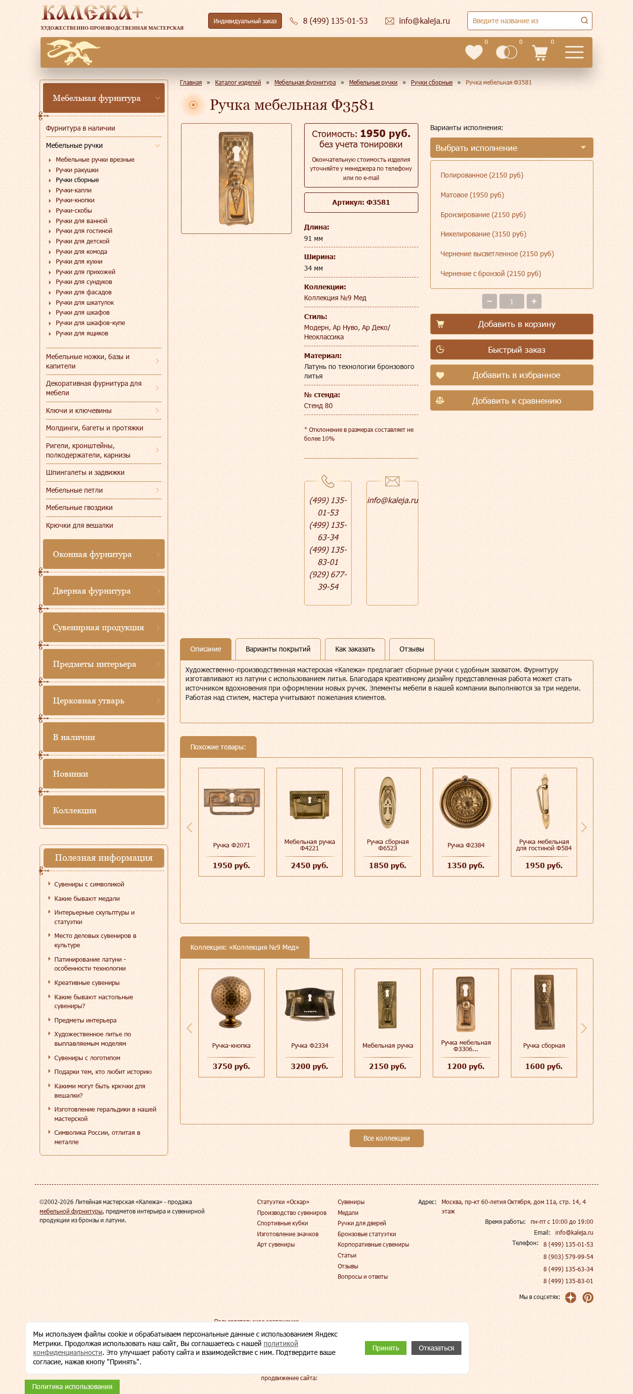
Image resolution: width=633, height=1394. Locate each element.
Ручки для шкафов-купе (90, 322)
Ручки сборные (77, 180)
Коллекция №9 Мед (335, 297)
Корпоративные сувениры (373, 1244)
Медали (348, 1212)
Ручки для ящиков (82, 333)
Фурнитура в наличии (80, 128)
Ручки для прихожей (85, 272)
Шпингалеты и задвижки (85, 472)
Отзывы (348, 1265)
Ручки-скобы (74, 210)
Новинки (70, 774)
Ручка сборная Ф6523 (388, 844)
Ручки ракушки (77, 170)
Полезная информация (104, 857)
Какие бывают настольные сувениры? (93, 1001)
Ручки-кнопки (75, 200)
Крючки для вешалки (79, 525)
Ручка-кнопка (231, 1045)
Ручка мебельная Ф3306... (466, 1045)
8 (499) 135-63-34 (568, 1268)
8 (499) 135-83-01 (568, 1280)
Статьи (347, 1255)
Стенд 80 (318, 405)
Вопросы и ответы (363, 1276)
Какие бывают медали (87, 898)
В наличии (74, 737)
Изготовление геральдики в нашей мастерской (105, 1113)
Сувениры (351, 1201)
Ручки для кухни (79, 261)
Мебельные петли (74, 490)
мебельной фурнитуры (71, 1211)
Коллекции (74, 810)
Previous (189, 827)
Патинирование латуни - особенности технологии (90, 964)
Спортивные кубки (282, 1222)
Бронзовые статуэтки (367, 1233)
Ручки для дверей (362, 1222)
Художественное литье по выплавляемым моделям (92, 1038)
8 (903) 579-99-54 (568, 1256)
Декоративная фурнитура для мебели (93, 388)
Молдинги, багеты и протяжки (94, 427)
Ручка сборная (544, 1045)
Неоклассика (324, 336)
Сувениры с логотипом (87, 1058)
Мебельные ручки (74, 145)
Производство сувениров (291, 1212)
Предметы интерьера (94, 664)
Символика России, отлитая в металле (97, 1137)
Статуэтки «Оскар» (283, 1201)
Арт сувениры (276, 1244)
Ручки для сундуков (84, 281)
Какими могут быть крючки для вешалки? (99, 1090)
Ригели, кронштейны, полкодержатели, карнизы (88, 450)
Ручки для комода (81, 251)
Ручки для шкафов (83, 312)
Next (584, 827)
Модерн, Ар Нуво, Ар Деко (346, 327)
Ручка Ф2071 (231, 845)
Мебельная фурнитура (97, 98)
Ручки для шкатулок (85, 302)
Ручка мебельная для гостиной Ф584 (544, 844)
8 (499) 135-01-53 (568, 1244)
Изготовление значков (287, 1233)
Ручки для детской (82, 241)
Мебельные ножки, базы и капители (88, 361)
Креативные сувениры (87, 982)
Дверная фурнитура (92, 591)
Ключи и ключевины (79, 410)
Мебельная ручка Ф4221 (309, 844)
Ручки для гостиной (84, 230)
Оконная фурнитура (92, 554)
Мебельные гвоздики (79, 507)
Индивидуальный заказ (245, 20)
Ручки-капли (73, 190)
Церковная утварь (88, 700)
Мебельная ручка (387, 1045)
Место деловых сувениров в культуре (95, 940)
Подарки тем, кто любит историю (103, 1071)
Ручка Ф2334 (309, 1045)
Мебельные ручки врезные (95, 159)
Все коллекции (386, 1138)
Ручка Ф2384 (466, 845)
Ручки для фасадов (84, 292)
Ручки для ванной (81, 221)
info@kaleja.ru (392, 500)
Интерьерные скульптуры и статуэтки (94, 917)
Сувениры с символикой (89, 884)
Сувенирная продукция (98, 627)
